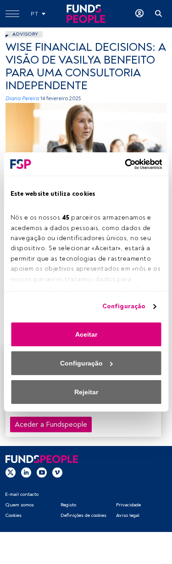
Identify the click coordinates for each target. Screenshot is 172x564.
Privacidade (128, 505)
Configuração (123, 306)
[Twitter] (11, 472)
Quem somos (19, 505)
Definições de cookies (83, 515)
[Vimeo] (57, 472)
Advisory (25, 34)
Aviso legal (127, 515)
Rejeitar (86, 392)
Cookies (13, 515)
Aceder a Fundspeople (51, 424)
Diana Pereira (22, 98)
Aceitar (86, 334)
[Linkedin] (26, 472)
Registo (68, 505)
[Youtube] (42, 472)
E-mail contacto (22, 494)
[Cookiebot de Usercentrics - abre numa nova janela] (123, 164)
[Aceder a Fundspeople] (139, 14)
